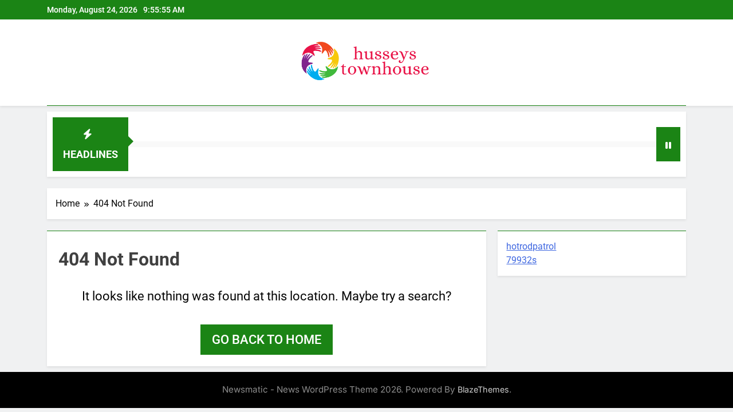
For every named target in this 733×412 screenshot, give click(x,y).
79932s (521, 260)
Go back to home (266, 339)
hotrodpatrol (531, 246)
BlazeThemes (483, 389)
